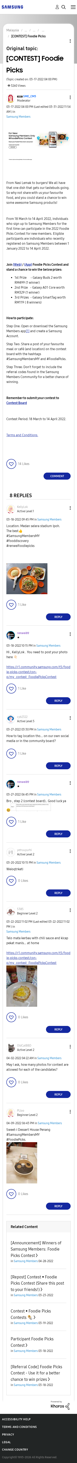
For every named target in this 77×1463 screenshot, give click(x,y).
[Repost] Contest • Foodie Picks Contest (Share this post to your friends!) (37, 1283)
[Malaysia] (12, 7)
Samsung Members (18, 117)
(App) (28, 265)
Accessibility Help (16, 1419)
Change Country (15, 1449)
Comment (57, 476)
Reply (58, 617)
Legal (6, 1442)
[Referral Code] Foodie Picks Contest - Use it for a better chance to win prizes (36, 1373)
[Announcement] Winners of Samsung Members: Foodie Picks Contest (36, 1249)
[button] (63, 97)
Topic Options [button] (63, 41)
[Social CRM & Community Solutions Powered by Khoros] (60, 1405)
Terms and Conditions (22, 435)
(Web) (17, 265)
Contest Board (16, 403)
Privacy (8, 1434)
